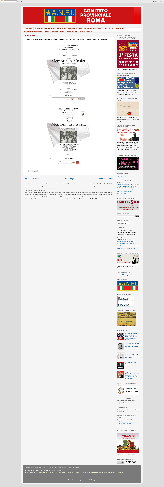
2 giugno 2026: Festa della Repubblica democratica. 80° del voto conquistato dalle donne (131, 337)
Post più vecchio (106, 178)
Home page (28, 28)
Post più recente (32, 178)
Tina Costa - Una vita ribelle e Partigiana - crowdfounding (126, 190)
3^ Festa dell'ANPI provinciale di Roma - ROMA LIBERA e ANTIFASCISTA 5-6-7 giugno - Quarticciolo (68, 28)
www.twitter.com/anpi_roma (125, 243)
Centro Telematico (86, 31)
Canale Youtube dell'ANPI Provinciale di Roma (128, 420)
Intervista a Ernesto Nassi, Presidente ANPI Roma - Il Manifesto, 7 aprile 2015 (131, 355)
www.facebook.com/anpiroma (126, 241)
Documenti (120, 28)
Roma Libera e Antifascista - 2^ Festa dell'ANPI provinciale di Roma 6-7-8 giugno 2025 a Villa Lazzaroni (128, 186)
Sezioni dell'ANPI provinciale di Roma (36, 31)
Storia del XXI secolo (123, 426)
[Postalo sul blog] (31, 171)
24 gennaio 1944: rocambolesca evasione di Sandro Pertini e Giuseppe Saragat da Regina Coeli (132, 375)
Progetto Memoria (122, 403)
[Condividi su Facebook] (35, 171)
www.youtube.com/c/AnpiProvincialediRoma (89, 472)
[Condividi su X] (33, 171)
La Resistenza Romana (124, 424)
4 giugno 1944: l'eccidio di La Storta (132, 363)
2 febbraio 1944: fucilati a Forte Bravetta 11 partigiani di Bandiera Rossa (132, 346)
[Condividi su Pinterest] (37, 171)
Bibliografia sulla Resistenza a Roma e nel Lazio (128, 410)
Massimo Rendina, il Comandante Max (64, 31)
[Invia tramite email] (29, 171)
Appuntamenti (121, 176)
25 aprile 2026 (108, 28)
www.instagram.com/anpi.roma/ (126, 248)
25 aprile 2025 (121, 194)
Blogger (93, 480)
